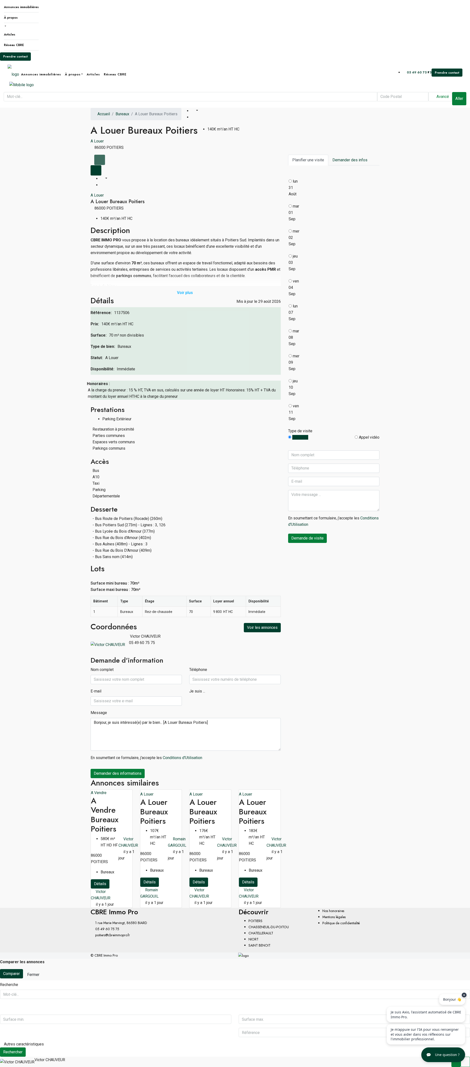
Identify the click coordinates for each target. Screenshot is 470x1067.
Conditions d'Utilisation (182, 757)
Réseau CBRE (14, 45)
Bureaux (122, 114)
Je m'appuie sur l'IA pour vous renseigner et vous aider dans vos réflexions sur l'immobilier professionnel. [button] (425, 1034)
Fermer (33, 974)
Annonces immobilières (21, 7)
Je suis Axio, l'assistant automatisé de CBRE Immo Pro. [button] (426, 1014)
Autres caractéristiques (23, 1044)
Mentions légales (334, 917)
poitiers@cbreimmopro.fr (112, 935)
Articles (9, 34)
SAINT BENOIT (259, 945)
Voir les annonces (262, 627)
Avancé (442, 96)
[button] (443, 1054)
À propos (11, 17)
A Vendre (98, 792)
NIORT (253, 939)
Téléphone (198, 669)
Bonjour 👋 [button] (452, 999)
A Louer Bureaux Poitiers (154, 812)
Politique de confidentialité (341, 923)
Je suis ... (197, 691)
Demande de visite (307, 538)
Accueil (103, 114)
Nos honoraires (333, 910)
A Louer (97, 141)
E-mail (96, 691)
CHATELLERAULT (260, 933)
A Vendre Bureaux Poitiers (104, 814)
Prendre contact (15, 56)
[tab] (99, 160)
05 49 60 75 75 (419, 72)
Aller (459, 98)
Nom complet (102, 669)
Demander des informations (117, 773)
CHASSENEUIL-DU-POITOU (268, 927)
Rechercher (13, 1052)
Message (99, 712)
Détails (100, 883)
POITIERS (255, 920)
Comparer (11, 973)
